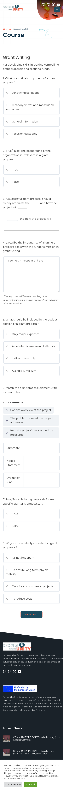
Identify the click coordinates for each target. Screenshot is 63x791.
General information (24, 121)
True (14, 169)
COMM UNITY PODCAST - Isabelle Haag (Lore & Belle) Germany (36, 738)
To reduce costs (21, 598)
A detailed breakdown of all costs (33, 346)
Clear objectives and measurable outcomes (30, 107)
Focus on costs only (24, 133)
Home (7, 29)
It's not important (22, 557)
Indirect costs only (23, 358)
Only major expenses (25, 334)
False (15, 181)
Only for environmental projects (32, 586)
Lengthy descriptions (25, 92)
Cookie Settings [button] (13, 784)
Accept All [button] (30, 784)
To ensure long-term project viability (27, 572)
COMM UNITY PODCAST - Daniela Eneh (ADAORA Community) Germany (33, 752)
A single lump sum (23, 370)
